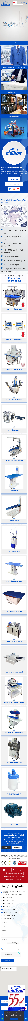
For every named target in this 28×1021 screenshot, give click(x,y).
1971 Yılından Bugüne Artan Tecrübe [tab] (13, 231)
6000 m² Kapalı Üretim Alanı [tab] (12, 238)
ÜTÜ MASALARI (14, 490)
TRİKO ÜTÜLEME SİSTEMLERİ (14, 611)
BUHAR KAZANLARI (14, 551)
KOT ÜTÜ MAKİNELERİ (14, 430)
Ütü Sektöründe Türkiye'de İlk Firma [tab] (13, 201)
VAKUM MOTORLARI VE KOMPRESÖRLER (14, 793)
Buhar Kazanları (14, 117)
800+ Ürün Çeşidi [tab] (11, 264)
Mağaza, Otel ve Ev (14, 92)
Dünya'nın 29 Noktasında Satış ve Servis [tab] (13, 269)
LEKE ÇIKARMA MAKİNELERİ (14, 762)
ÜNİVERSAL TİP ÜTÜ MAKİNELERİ (14, 732)
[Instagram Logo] (14, 189)
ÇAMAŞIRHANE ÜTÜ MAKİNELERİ (14, 460)
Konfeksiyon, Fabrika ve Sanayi (14, 43)
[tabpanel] (14, 216)
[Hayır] (22, 1016)
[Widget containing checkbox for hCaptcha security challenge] (11, 954)
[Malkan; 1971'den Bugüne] (6, 3)
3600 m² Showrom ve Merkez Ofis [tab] (11, 244)
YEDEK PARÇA (14, 824)
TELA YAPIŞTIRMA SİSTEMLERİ (14, 672)
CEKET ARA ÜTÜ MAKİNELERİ (14, 339)
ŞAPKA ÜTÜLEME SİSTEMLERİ (14, 641)
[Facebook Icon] (10, 189)
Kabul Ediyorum (14, 1018)
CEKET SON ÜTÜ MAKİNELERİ (14, 309)
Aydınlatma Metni (5, 949)
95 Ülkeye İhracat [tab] (11, 256)
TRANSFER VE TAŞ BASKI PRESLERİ (14, 702)
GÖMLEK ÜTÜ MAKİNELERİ (14, 399)
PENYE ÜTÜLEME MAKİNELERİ (14, 581)
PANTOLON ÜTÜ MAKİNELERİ (14, 369)
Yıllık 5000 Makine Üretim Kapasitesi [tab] (13, 251)
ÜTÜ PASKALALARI (14, 520)
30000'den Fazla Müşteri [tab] (14, 260)
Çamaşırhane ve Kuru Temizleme (14, 67)
